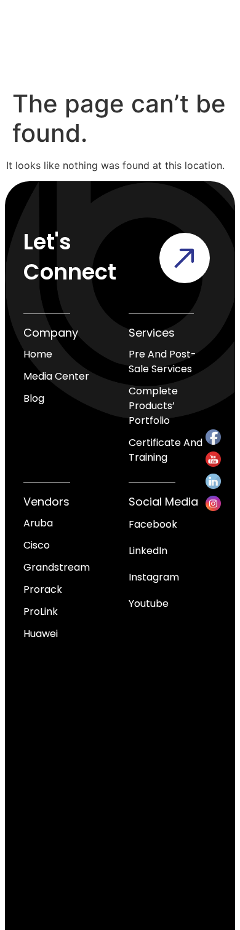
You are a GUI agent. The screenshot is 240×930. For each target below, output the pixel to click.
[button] (209, 42)
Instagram (154, 577)
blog (33, 398)
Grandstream (56, 567)
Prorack (42, 589)
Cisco (36, 545)
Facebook (153, 524)
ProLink (40, 611)
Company (50, 332)
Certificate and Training (165, 450)
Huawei (40, 634)
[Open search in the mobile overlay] (167, 42)
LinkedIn (148, 551)
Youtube (149, 603)
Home (37, 354)
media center (56, 376)
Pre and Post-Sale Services (162, 361)
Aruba (38, 523)
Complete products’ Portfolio (153, 406)
